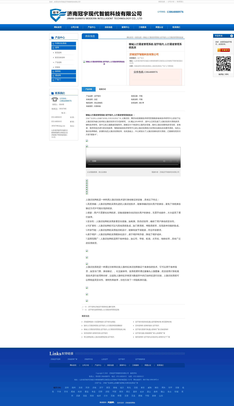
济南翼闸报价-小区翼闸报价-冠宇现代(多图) (99, 322)
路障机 (58, 71)
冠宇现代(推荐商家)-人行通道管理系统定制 (103, 310)
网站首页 (58, 27)
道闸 (57, 48)
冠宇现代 (121, 359)
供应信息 (161, 2)
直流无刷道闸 (60, 57)
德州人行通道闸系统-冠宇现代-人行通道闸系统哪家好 (103, 326)
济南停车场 (88, 359)
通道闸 (58, 75)
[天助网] (108, 402)
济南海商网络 (130, 403)
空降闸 (57, 67)
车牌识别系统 (60, 43)
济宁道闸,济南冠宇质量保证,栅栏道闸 (101, 307)
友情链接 (67, 353)
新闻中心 (125, 27)
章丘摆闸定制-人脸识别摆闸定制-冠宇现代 (99, 337)
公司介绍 (171, 2)
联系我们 (180, 2)
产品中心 (91, 27)
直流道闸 (58, 53)
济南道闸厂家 (72, 359)
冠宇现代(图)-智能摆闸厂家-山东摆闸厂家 (150, 333)
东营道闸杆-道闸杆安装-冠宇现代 (96, 333)
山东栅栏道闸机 (102, 118)
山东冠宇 (104, 359)
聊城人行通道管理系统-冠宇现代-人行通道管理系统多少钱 (105, 329)
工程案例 (142, 27)
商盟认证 (159, 27)
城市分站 (57, 388)
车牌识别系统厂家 (114, 118)
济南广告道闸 (91, 118)
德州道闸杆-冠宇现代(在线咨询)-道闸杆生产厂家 (152, 337)
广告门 (58, 80)
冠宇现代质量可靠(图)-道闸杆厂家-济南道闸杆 (151, 329)
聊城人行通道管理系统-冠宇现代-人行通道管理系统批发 (163, 37)
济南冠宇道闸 (55, 359)
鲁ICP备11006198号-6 (150, 380)
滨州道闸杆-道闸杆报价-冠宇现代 (147, 326)
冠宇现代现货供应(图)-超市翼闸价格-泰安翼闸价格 (153, 322)
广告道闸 (58, 62)
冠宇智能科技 (140, 359)
